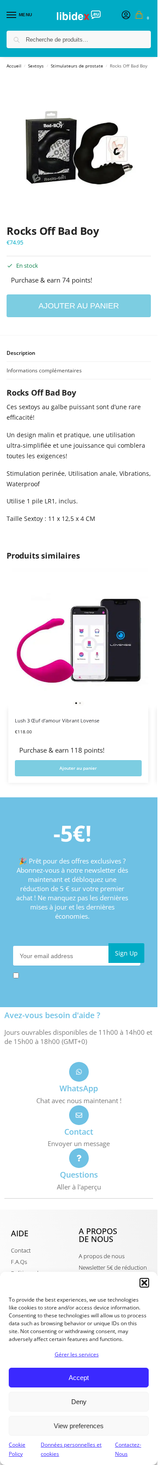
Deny (79, 1401)
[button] (144, 1282)
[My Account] (126, 15)
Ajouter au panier (78, 305)
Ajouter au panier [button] (78, 768)
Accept (79, 1377)
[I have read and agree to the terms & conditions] (78, 975)
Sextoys (36, 66)
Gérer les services (77, 1354)
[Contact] (79, 1115)
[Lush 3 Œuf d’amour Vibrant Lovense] (78, 638)
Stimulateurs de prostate (77, 66)
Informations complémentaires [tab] (44, 370)
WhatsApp (78, 1088)
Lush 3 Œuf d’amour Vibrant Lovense (57, 721)
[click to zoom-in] (79, 147)
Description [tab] (21, 353)
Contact (78, 1131)
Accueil (14, 66)
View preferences (79, 1426)
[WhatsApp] (79, 1072)
